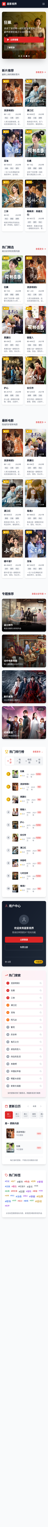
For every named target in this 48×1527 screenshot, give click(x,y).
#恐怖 (33, 1181)
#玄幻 (20, 1201)
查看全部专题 (38, 593)
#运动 (38, 1201)
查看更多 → (38, 751)
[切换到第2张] (21, 56)
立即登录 (24, 939)
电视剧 (29, 761)
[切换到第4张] (26, 56)
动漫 (39, 761)
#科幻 (12, 1196)
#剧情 (26, 1201)
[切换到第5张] (29, 56)
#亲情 (7, 1196)
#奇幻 (25, 1196)
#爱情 (40, 1181)
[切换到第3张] (24, 56)
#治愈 (19, 1196)
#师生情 (14, 1191)
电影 (20, 761)
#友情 (7, 1191)
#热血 (27, 1181)
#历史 (7, 1181)
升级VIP (39, 962)
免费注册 (24, 947)
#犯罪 (22, 1191)
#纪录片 (21, 1186)
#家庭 (35, 1191)
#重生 (14, 1186)
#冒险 (28, 1191)
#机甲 (7, 1206)
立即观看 (14, 39)
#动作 (32, 1201)
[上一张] (7, 35)
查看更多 (40, 72)
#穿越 (32, 1196)
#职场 (8, 1201)
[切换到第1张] (19, 56)
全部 (11, 761)
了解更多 (11, 47)
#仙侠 (40, 1196)
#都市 (20, 1181)
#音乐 (30, 1186)
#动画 (41, 1191)
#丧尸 (13, 1181)
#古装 (7, 1186)
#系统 (36, 1186)
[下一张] (41, 35)
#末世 (14, 1201)
